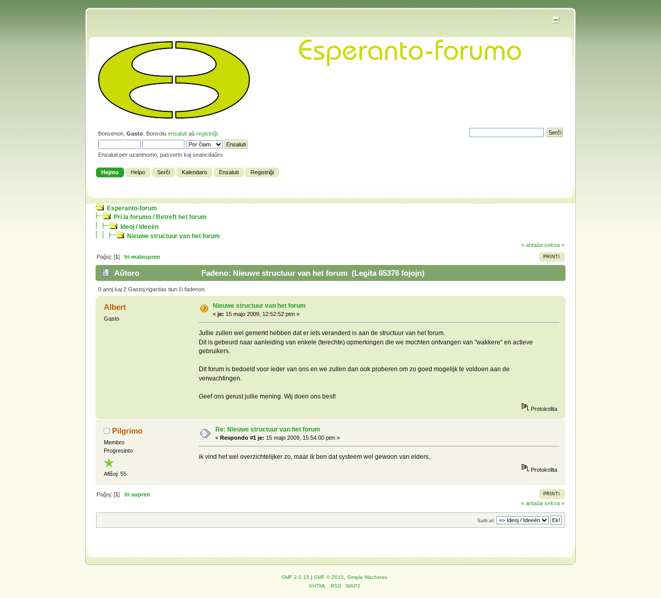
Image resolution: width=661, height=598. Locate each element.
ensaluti (177, 133)
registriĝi (206, 133)
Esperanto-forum (132, 208)
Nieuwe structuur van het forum (173, 236)
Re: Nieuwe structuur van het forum (267, 429)
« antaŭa (532, 245)
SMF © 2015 (329, 577)
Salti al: (486, 520)
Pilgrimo (127, 430)
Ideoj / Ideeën (139, 226)
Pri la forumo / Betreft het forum (160, 217)
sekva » (554, 245)
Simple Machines (367, 577)
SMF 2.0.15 (295, 577)
